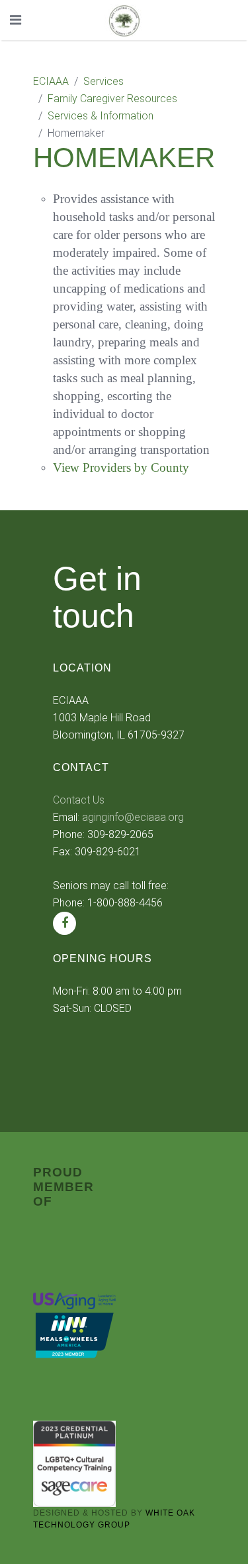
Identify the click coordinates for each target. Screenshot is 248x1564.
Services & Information (100, 115)
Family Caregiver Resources (112, 98)
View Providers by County (121, 467)
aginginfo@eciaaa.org (133, 817)
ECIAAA (51, 81)
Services (103, 81)
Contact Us (78, 800)
